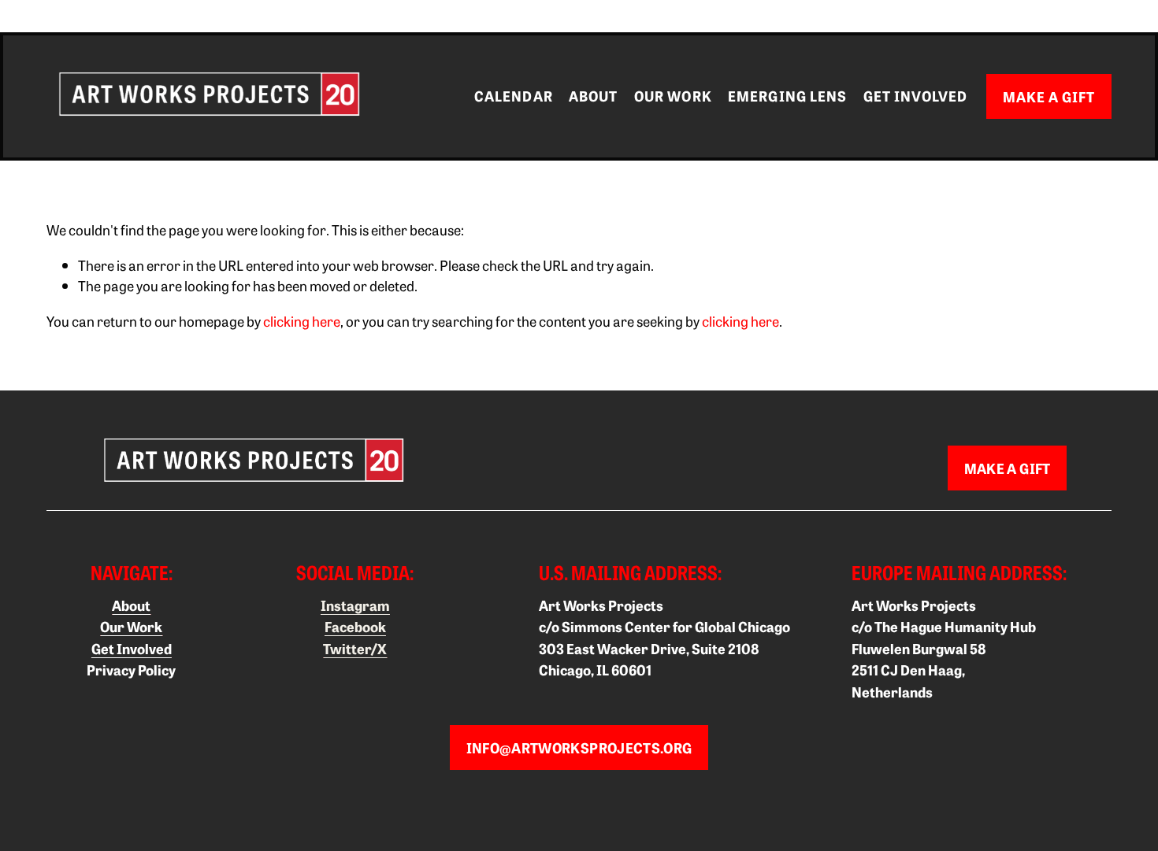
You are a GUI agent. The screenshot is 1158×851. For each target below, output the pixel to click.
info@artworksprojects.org (579, 747)
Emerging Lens (787, 95)
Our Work (673, 95)
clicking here (301, 320)
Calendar (513, 95)
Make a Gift (1049, 96)
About (593, 95)
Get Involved (915, 95)
